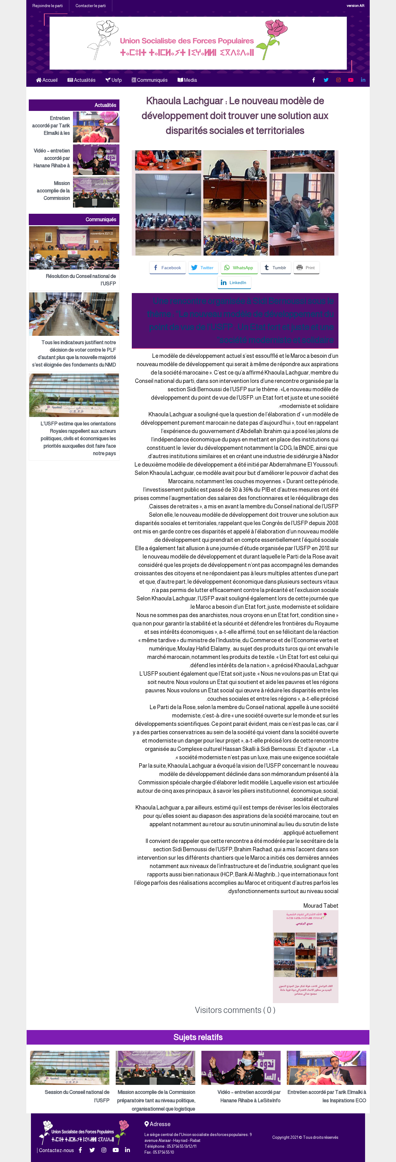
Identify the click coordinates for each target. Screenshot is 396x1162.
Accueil (49, 80)
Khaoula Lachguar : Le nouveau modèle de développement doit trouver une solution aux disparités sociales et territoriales (235, 115)
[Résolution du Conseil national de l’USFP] (74, 258)
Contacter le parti (90, 5)
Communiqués (152, 80)
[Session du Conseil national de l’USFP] (70, 1078)
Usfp (116, 80)
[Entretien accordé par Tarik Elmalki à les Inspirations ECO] (74, 127)
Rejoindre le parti (47, 5)
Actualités (84, 80)
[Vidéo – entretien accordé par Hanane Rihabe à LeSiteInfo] (74, 159)
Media (190, 80)
